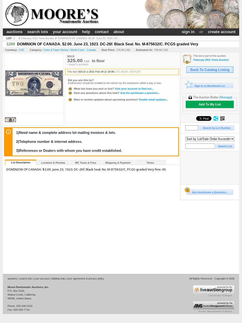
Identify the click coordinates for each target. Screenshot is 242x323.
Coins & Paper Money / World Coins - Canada (69, 49)
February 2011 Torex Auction (37, 38)
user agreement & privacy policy (85, 278)
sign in (188, 32)
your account (65, 32)
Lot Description (20, 162)
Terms (150, 162)
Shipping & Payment (118, 162)
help (86, 32)
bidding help (58, 278)
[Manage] (225, 97)
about (118, 32)
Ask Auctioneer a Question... (210, 192)
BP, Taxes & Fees (85, 162)
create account (222, 32)
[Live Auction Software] (213, 292)
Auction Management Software (215, 311)
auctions (14, 32)
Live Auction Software (220, 295)
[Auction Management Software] (213, 308)
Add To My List (210, 104)
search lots (37, 32)
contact (102, 32)
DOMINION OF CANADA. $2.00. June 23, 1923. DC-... (89, 38)
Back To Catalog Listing (209, 70)
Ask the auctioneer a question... (117, 93)
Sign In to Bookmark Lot (209, 85)
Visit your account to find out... (114, 88)
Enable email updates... (121, 99)
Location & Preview (53, 162)
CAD (21, 49)
